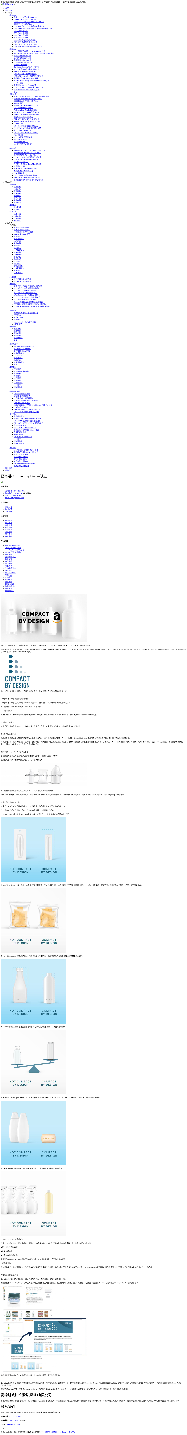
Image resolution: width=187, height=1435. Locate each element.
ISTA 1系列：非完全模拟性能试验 (27, 288)
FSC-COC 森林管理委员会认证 (25, 42)
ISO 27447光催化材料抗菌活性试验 (27, 409)
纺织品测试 (18, 266)
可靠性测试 (18, 383)
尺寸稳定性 (18, 355)
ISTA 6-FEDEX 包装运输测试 (25, 299)
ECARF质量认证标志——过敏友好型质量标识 (31, 96)
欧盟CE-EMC (19, 317)
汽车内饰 (17, 216)
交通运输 (17, 198)
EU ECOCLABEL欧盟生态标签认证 (27, 128)
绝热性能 (17, 378)
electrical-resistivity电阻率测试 (25, 322)
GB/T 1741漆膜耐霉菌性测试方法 (26, 412)
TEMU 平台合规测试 (22, 230)
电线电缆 (17, 202)
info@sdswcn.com (13, 1424)
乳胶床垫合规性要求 (21, 466)
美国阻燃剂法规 (20, 432)
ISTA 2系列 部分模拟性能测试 (25, 290)
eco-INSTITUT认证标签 (23, 144)
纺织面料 (17, 187)
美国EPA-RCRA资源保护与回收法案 (28, 419)
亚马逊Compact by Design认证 (25, 85)
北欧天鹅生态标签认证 (22, 130)
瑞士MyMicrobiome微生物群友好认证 (28, 99)
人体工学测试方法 (21, 454)
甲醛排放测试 (19, 416)
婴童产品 (17, 257)
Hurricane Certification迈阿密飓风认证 (28, 47)
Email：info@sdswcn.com (14, 498)
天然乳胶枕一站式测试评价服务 (26, 450)
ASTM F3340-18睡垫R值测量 (25, 463)
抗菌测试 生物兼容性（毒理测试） (27, 400)
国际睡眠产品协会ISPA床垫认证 (26, 452)
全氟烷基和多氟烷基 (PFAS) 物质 (26, 430)
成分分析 (17, 374)
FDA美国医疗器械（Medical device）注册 (29, 51)
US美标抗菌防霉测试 (22, 394)
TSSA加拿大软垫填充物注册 (24, 71)
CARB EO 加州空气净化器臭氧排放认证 (29, 26)
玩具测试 (17, 241)
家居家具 (17, 191)
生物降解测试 (19, 250)
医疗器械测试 (19, 239)
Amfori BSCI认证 (20, 139)
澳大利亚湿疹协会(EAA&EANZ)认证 (28, 164)
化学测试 (17, 259)
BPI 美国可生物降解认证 (23, 24)
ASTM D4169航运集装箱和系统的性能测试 (30, 304)
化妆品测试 (18, 273)
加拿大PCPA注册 (20, 65)
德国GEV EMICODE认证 (23, 117)
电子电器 (17, 200)
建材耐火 (17, 209)
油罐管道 (17, 196)
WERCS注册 (18, 83)
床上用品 (17, 189)
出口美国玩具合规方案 (22, 279)
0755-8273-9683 (15, 1416)
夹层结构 (17, 335)
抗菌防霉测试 (19, 268)
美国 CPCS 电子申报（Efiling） (26, 17)
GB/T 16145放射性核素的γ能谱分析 (27, 421)
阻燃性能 (17, 380)
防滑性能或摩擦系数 (21, 371)
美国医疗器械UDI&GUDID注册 (26, 78)
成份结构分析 (19, 353)
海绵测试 (17, 245)
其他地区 (13, 148)
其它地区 (8, 511)
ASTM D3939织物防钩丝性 (24, 346)
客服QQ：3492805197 (13, 495)
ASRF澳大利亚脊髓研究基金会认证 (27, 153)
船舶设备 (17, 221)
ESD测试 (17, 315)
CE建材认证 (18, 124)
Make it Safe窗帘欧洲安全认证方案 (27, 121)
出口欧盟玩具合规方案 (22, 281)
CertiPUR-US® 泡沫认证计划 (25, 19)
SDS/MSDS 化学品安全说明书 (25, 168)
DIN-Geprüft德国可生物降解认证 (26, 126)
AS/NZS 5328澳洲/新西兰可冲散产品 (28, 157)
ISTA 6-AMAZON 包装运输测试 (26, 295)
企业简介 (8, 10)
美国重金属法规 (20, 425)
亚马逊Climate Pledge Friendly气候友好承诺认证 (31, 81)
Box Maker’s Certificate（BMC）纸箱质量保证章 (32, 306)
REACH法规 (18, 135)
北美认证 (13, 15)
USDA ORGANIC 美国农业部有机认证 (28, 87)
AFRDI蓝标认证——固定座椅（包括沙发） (30, 150)
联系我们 (8, 470)
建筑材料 (17, 193)
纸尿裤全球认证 (20, 166)
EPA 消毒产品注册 (21, 35)
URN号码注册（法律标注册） (25, 74)
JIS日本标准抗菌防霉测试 (23, 398)
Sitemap (64, 1432)
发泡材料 (17, 329)
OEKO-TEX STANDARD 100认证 (26, 119)
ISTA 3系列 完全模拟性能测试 (25, 293)
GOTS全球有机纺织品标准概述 (26, 175)
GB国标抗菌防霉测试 (22, 403)
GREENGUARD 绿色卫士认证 (25, 44)
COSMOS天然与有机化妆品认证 (26, 101)
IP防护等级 (18, 324)
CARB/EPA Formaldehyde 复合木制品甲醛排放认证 (33, 28)
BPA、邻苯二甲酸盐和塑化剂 (25, 428)
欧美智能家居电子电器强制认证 (26, 313)
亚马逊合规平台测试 (21, 227)
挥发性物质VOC (20, 387)
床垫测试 (17, 261)
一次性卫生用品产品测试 (23, 232)
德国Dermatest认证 (21, 142)
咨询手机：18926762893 (14, 493)
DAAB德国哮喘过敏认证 (23, 108)
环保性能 (17, 385)
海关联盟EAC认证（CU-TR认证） (27, 155)
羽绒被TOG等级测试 (22, 351)
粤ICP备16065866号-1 (52, 1432)
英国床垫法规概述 (21, 459)
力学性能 (17, 376)
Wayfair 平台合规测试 (22, 234)
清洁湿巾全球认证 (21, 162)
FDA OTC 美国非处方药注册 (25, 40)
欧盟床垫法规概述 (21, 461)
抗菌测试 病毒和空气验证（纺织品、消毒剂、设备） (34, 405)
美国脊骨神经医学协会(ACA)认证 (26, 90)
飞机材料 (17, 218)
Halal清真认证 (19, 173)
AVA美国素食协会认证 (22, 56)
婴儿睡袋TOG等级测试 (22, 349)
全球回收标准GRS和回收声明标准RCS (28, 180)
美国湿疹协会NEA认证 (22, 60)
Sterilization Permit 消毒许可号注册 (26, 67)
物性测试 (17, 264)
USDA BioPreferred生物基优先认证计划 (28, 76)
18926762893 (14, 1420)
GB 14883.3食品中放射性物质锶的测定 (28, 423)
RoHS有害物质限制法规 (23, 137)
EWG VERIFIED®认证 (22, 58)
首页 (7, 8)
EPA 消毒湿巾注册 (21, 37)
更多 (15, 92)
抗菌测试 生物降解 (21, 407)
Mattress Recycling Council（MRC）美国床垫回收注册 (34, 53)
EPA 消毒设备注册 (21, 33)
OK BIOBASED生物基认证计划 (26, 133)
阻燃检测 (13, 184)
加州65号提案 (19, 443)
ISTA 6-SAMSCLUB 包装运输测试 (27, 297)
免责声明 (72, 1432)
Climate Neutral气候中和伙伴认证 (26, 159)
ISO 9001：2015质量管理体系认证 (27, 178)
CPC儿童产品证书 (21, 31)
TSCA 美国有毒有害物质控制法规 (26, 69)
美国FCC (17, 320)
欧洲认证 (13, 94)
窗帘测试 (17, 270)
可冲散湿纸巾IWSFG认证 (23, 171)
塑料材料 (17, 333)
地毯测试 (17, 360)
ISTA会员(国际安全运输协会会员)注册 (28, 302)
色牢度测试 (18, 358)
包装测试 (17, 248)
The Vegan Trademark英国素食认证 (26, 112)
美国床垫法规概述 (21, 457)
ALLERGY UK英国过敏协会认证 (26, 114)
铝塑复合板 (18, 338)
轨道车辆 (17, 214)
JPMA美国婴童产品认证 (23, 62)
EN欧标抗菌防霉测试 (22, 396)
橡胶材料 (17, 331)
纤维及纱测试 (19, 362)
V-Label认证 (18, 103)
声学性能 (17, 369)
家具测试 (17, 236)
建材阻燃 (17, 207)
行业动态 (8, 468)
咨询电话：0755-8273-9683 (15, 491)
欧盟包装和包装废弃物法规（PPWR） (28, 286)
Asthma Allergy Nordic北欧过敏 (25, 110)
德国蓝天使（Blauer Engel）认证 (26, 105)
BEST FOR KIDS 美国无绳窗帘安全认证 (29, 22)
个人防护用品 (19, 255)
